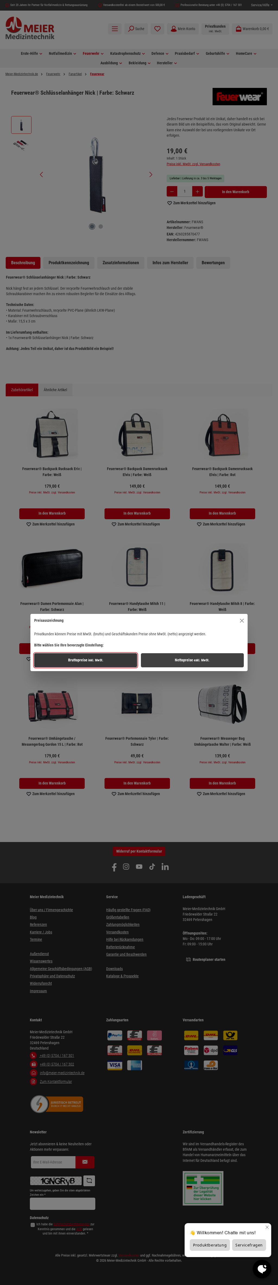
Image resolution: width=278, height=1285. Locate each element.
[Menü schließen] (242, 620)
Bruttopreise (85, 660)
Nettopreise (192, 660)
